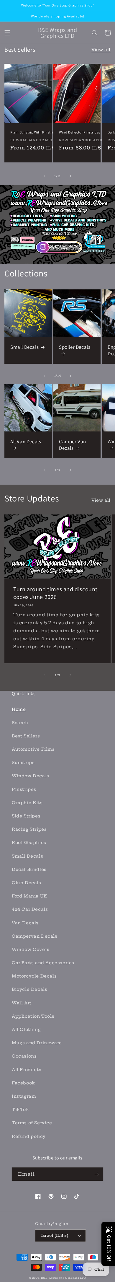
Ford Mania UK (29, 896)
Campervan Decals (35, 936)
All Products (26, 1069)
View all (101, 49)
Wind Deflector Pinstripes (79, 132)
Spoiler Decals (74, 347)
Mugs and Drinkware (37, 1042)
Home (19, 709)
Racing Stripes (29, 829)
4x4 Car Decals (30, 909)
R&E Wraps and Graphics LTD (63, 1277)
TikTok (20, 1109)
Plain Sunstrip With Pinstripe (33, 132)
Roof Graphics (29, 842)
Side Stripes (26, 816)
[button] (7, 32)
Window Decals (30, 775)
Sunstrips (23, 762)
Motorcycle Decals (34, 976)
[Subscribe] (96, 1174)
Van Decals (25, 923)
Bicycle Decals (29, 989)
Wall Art (22, 1003)
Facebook (23, 1083)
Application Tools (33, 1016)
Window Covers (31, 949)
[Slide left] (44, 176)
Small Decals (24, 347)
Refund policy (29, 1136)
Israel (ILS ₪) (54, 1235)
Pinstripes (24, 789)
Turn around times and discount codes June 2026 (55, 593)
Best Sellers (26, 736)
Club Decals (26, 882)
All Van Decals (25, 441)
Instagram (24, 1096)
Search (20, 722)
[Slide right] (70, 176)
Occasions (24, 1056)
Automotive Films (33, 749)
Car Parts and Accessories (43, 962)
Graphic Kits (27, 802)
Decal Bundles (29, 869)
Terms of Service (32, 1122)
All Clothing (26, 1029)
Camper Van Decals (72, 444)
